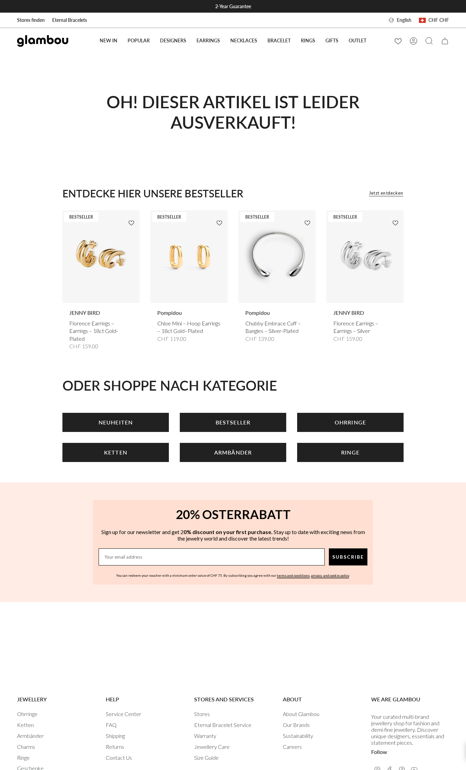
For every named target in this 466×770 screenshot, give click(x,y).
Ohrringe (27, 714)
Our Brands (296, 725)
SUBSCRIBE (348, 557)
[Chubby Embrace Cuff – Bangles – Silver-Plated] (277, 256)
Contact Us (119, 757)
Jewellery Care (212, 746)
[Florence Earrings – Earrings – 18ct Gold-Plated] (101, 256)
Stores (202, 714)
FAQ (111, 725)
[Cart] (445, 41)
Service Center (123, 714)
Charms (26, 746)
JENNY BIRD (84, 312)
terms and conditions (293, 575)
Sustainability (298, 735)
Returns (115, 746)
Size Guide (206, 757)
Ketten (25, 725)
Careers (292, 746)
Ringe (23, 757)
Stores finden (31, 20)
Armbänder (30, 735)
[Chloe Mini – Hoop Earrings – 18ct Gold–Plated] (189, 256)
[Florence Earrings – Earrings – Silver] (365, 256)
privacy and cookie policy (330, 575)
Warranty (205, 735)
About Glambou (301, 714)
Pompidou (169, 312)
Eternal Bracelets (69, 20)
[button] (138, 41)
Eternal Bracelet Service (222, 725)
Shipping (115, 735)
